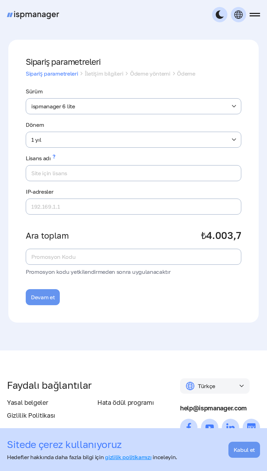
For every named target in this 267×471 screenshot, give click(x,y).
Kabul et (244, 449)
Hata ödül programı (125, 402)
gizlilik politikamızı (128, 457)
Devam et (43, 297)
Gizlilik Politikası (31, 415)
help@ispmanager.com (213, 408)
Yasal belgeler (27, 402)
